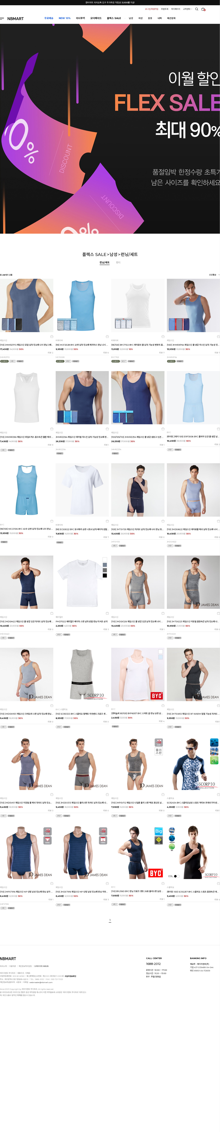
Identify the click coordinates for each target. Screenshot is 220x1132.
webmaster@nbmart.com (41, 982)
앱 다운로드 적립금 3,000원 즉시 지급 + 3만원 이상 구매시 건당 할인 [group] (110, 2)
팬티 (118, 262)
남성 (131, 18)
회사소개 (3, 966)
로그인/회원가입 (151, 9)
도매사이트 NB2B (41, 966)
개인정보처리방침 (25, 966)
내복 (160, 18)
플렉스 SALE (94, 254)
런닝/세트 (129, 254)
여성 (140, 18)
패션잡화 (171, 18)
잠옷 (150, 18)
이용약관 (12, 966)
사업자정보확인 (70, 976)
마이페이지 (175, 9)
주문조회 (164, 9)
